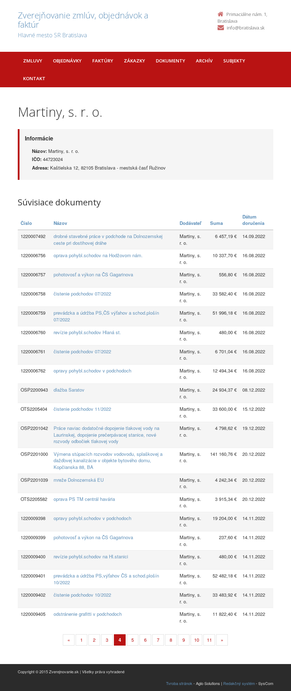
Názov (60, 223)
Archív (204, 60)
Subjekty (234, 60)
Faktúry (102, 60)
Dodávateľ (190, 223)
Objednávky (67, 60)
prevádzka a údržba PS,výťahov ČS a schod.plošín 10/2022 (106, 579)
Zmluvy (32, 60)
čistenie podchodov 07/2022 (82, 293)
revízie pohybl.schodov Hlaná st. (87, 332)
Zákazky (134, 60)
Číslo (26, 223)
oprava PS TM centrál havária (84, 499)
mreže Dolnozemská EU (79, 479)
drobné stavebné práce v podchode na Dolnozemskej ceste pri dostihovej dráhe (108, 239)
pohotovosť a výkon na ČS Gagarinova (93, 274)
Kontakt (34, 78)
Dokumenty (170, 60)
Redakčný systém (239, 683)
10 (196, 639)
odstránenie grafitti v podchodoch (88, 613)
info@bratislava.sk (245, 27)
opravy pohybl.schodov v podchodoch (92, 370)
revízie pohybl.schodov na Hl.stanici (91, 556)
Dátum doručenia (253, 220)
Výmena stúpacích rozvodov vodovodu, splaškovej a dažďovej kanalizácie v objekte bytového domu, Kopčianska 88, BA (108, 460)
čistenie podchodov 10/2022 (82, 594)
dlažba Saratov (69, 389)
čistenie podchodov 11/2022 (82, 408)
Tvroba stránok (179, 683)
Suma (216, 223)
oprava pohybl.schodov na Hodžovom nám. (98, 255)
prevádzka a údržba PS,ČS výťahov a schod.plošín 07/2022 (106, 316)
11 (209, 639)
